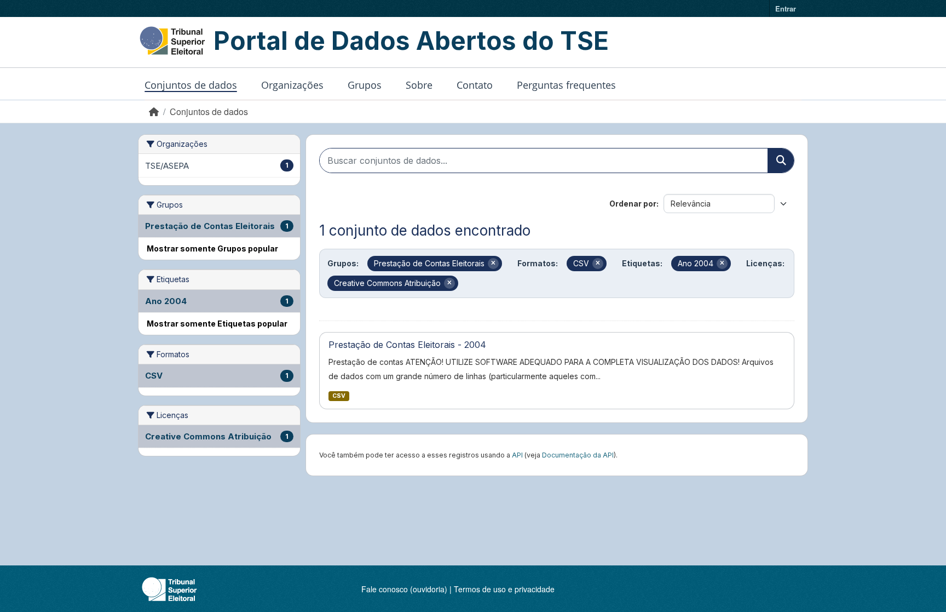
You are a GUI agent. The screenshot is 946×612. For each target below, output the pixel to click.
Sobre (419, 84)
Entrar (785, 8)
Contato (475, 84)
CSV (338, 395)
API (517, 455)
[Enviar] (781, 160)
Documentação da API (578, 455)
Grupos (365, 84)
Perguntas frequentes (566, 84)
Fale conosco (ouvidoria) (404, 589)
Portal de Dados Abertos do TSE (411, 40)
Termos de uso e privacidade (504, 589)
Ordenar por (632, 203)
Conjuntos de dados (191, 84)
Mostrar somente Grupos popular (212, 248)
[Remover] (493, 263)
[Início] (154, 111)
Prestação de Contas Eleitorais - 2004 (407, 344)
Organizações (292, 84)
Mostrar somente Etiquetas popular (217, 323)
